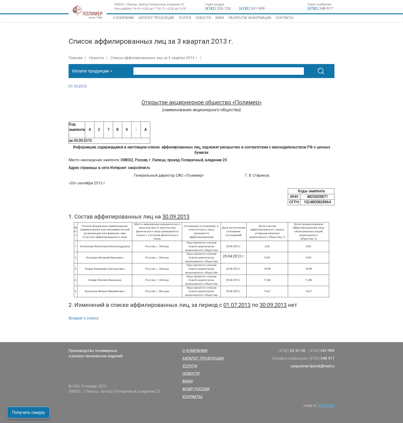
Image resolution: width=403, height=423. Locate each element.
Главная (75, 58)
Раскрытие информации (250, 18)
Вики (219, 18)
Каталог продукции (156, 18)
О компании (123, 18)
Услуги (185, 18)
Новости (203, 18)
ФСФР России (196, 389)
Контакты (284, 18)
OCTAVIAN (325, 405)
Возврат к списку (84, 318)
